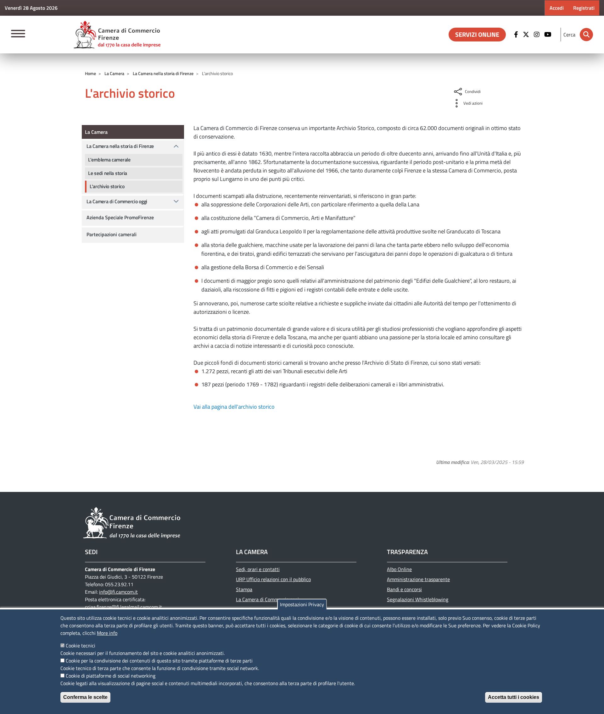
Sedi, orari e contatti (258, 569)
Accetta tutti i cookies (513, 697)
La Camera (114, 73)
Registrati (584, 8)
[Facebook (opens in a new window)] (517, 34)
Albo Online (399, 569)
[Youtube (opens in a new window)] (548, 34)
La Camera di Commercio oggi (117, 201)
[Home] (117, 34)
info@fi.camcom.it (118, 592)
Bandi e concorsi (404, 589)
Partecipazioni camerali (112, 234)
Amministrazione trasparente (418, 579)
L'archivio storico (107, 186)
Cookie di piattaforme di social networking (110, 675)
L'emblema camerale (109, 159)
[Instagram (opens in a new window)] (537, 34)
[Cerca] (586, 34)
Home (90, 73)
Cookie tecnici (80, 645)
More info (107, 633)
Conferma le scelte (85, 697)
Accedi (557, 8)
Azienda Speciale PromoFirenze (120, 217)
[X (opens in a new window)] (527, 34)
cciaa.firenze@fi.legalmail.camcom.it (123, 607)
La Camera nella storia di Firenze (163, 73)
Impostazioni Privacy (302, 604)
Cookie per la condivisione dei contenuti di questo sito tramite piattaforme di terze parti (159, 660)
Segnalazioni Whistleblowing (417, 599)
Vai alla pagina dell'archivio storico (234, 406)
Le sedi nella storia (107, 173)
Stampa (244, 589)
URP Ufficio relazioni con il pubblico (273, 579)
